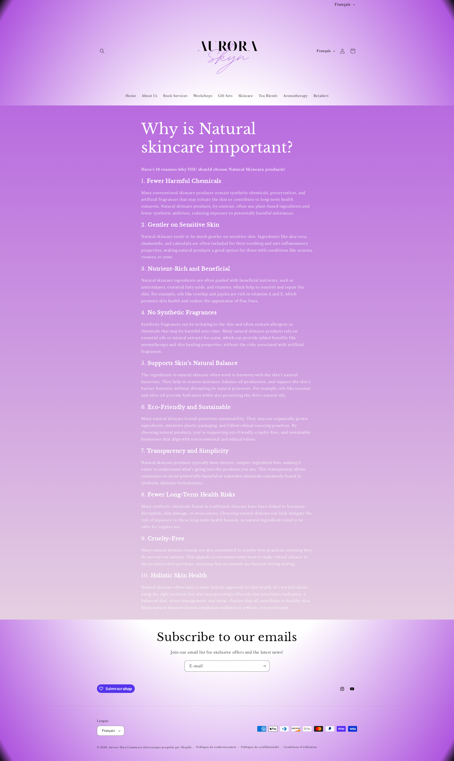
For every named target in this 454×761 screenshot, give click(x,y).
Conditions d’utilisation (300, 747)
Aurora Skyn (118, 747)
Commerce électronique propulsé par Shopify (159, 747)
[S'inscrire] (264, 666)
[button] (102, 51)
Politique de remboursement (216, 747)
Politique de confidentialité (260, 747)
